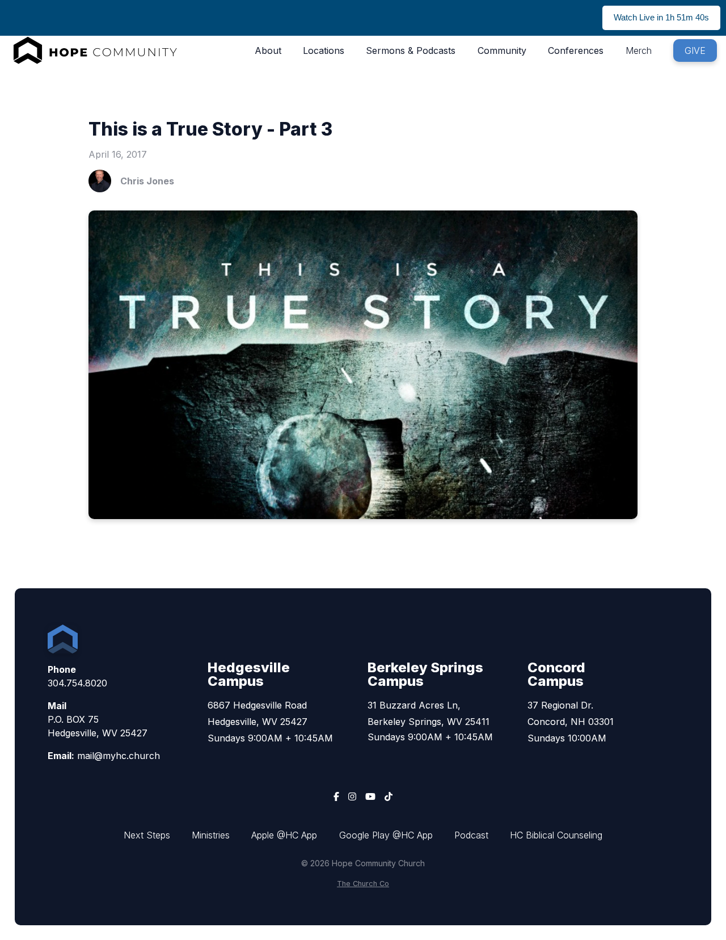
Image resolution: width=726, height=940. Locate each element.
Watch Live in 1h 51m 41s (661, 17)
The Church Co (363, 883)
